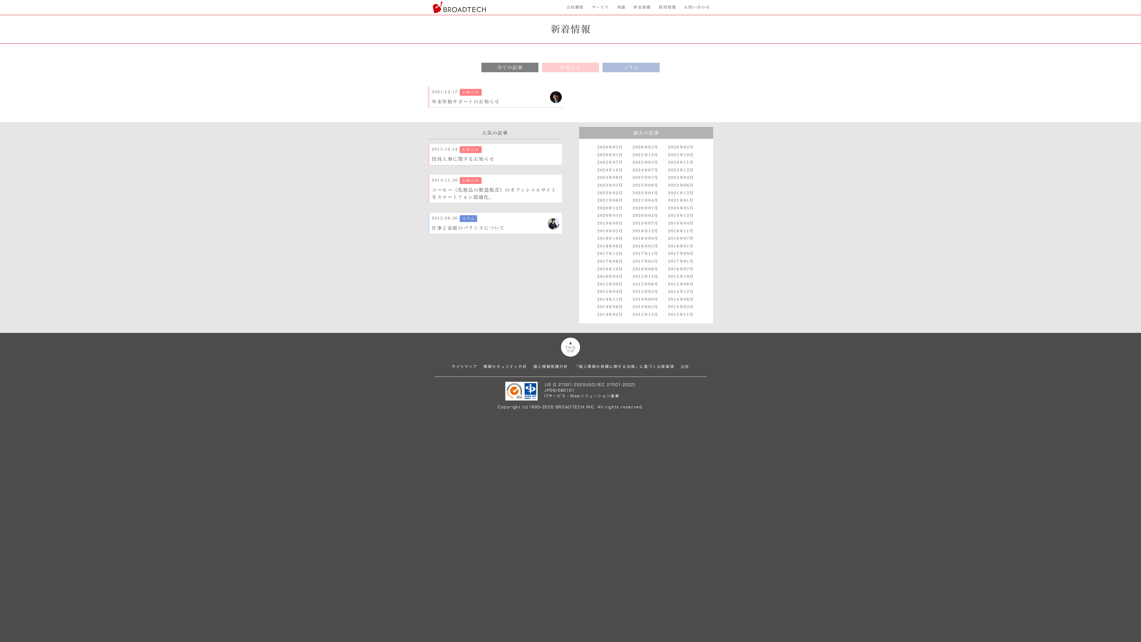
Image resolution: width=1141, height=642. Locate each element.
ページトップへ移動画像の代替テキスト (570, 347)
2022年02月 (610, 193)
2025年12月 (645, 155)
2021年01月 (681, 200)
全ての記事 (510, 67)
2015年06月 (681, 284)
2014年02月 (610, 315)
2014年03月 (681, 307)
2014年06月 (610, 307)
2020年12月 (610, 208)
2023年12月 (681, 170)
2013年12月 (645, 315)
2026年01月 (610, 155)
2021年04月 (645, 200)
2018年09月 (645, 238)
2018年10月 (610, 238)
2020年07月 (645, 208)
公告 (685, 367)
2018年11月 (681, 231)
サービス (600, 7)
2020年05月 (681, 208)
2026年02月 (681, 147)
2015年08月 (645, 284)
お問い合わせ (697, 7)
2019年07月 (645, 223)
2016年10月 (610, 269)
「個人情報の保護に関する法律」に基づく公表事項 (624, 367)
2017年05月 (645, 261)
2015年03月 (645, 292)
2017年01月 (681, 261)
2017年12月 (610, 254)
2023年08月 (610, 178)
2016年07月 (681, 269)
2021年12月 (681, 193)
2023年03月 (610, 185)
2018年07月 (681, 238)
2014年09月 (645, 299)
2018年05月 (645, 246)
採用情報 (667, 7)
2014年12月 (681, 292)
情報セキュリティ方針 (505, 367)
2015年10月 (681, 276)
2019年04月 (681, 223)
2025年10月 (681, 155)
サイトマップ (464, 367)
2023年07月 (645, 178)
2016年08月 (645, 269)
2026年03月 (645, 147)
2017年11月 (645, 254)
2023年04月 (681, 178)
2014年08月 (681, 299)
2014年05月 (645, 307)
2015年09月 (610, 284)
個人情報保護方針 (550, 367)
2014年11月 (610, 299)
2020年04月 (610, 216)
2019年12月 (681, 216)
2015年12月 (645, 276)
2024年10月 (610, 170)
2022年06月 (681, 185)
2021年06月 (610, 200)
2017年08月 (610, 261)
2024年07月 (645, 170)
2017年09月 (681, 254)
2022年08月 (645, 185)
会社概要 (575, 7)
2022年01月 (645, 193)
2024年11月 (681, 162)
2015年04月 (610, 292)
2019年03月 (610, 231)
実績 (621, 7)
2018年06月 (610, 246)
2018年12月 (645, 231)
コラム (631, 67)
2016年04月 (610, 276)
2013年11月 (681, 315)
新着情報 (642, 7)
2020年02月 (645, 216)
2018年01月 (681, 246)
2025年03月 (645, 162)
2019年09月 (610, 223)
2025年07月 (610, 162)
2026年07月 (610, 147)
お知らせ (570, 67)
